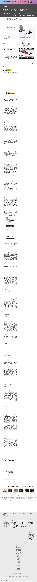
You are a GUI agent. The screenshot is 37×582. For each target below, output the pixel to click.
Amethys (22, 497)
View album (28, 1)
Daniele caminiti (21, 498)
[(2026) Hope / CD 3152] (32, 490)
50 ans (18, 11)
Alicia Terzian (6, 147)
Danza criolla (26, 498)
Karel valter (26, 499)
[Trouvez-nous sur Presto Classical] (18, 552)
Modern (5, 501)
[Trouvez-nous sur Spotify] (18, 546)
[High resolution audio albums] (9, 93)
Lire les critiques (6, 97)
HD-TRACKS (10, 467)
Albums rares (23, 10)
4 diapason (5, 497)
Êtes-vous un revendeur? (14, 533)
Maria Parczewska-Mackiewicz (10, 154)
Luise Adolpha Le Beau (12, 152)
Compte (31, 5)
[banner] (5, 6)
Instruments (21, 499)
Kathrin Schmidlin (12, 30)
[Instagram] (23, 526)
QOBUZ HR (6, 465)
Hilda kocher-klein (16, 499)
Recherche (27, 5)
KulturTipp (5, 241)
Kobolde (2, 500)
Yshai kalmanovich (25, 502)
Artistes (4, 11)
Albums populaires (14, 521)
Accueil (4, 18)
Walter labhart (9, 502)
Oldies (14, 524)
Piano (12, 31)
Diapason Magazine (7, 314)
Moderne (8, 31)
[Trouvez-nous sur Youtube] (18, 561)
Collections (9, 18)
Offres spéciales (6, 13)
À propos (19, 13)
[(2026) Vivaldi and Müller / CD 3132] (10, 490)
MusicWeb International (8, 366)
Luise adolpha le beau (10, 500)
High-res (10, 499)
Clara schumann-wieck (7, 498)
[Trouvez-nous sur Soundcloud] (18, 558)
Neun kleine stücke (10, 501)
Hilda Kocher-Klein (12, 155)
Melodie (1, 501)
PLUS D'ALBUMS (31, 66)
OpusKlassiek (6, 386)
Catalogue (5, 10)
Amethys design (27, 497)
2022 (2, 497)
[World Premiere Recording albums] (12, 93)
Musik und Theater (7, 355)
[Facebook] (20, 526)
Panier (32, 9)
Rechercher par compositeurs (14, 517)
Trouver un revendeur (14, 531)
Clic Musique (6, 289)
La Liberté (5, 343)
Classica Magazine (7, 264)
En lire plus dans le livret (8, 159)
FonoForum (6, 334)
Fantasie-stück (31, 498)
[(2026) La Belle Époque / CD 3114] (27, 490)
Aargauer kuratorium (11, 497)
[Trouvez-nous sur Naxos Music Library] (18, 555)
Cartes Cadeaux (14, 526)
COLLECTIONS (31, 63)
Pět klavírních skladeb (26, 501)
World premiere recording (16, 502)
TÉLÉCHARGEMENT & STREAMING (10, 53)
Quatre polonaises (33, 501)
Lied (5, 500)
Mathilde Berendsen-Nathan (9, 153)
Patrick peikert (16, 501)
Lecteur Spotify (6, 72)
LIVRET (32, 61)
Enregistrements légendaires (14, 523)
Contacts (14, 534)
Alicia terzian (18, 497)
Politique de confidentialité (14, 529)
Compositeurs (11, 11)
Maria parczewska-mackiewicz (20, 500)
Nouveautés (5, 9)
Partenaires (14, 530)
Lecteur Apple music (13, 72)
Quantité (4, 45)
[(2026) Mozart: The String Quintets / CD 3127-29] (16, 490)
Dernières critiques (14, 525)
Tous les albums (23, 9)
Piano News (6, 406)
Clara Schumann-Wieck (10, 127)
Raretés (14, 31)
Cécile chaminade (15, 498)
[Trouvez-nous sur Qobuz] (18, 549)
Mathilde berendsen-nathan (30, 500)
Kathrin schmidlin (32, 499)
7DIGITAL (14, 465)
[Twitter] (21, 526)
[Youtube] (25, 526)
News (13, 13)
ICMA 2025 (26, 13)
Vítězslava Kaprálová (13, 147)
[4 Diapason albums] (7, 93)
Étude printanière (31, 502)
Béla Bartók (7, 118)
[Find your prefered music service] (10, 227)
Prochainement (14, 9)
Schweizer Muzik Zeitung (8, 423)
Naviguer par (14, 10)
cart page (11, 66)
